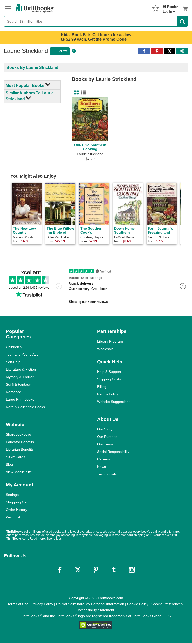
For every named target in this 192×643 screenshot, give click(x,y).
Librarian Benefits (20, 449)
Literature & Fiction (21, 369)
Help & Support (109, 372)
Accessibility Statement (96, 610)
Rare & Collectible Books (25, 407)
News (101, 467)
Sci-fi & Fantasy (18, 384)
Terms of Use (18, 604)
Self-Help (13, 362)
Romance (13, 392)
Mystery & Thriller (20, 377)
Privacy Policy (42, 604)
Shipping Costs (109, 379)
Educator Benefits (20, 442)
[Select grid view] (75, 92)
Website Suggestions (113, 402)
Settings (12, 495)
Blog (9, 464)
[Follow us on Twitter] (78, 570)
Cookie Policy (137, 604)
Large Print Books (20, 399)
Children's (14, 347)
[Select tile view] (82, 92)
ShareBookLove (18, 434)
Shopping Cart (17, 502)
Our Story (104, 429)
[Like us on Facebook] (60, 570)
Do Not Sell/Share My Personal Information (90, 604)
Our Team (105, 444)
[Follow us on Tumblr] (114, 570)
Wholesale (105, 349)
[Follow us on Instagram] (132, 570)
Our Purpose (107, 437)
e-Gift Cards (15, 457)
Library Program (110, 341)
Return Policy (107, 394)
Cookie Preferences (167, 604)
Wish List (13, 517)
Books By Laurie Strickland (32, 67)
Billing (101, 387)
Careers (103, 459)
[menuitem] (170, 7)
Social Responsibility (113, 452)
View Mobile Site (19, 472)
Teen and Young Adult (23, 354)
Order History (16, 510)
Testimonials (107, 474)
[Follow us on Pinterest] (96, 570)
